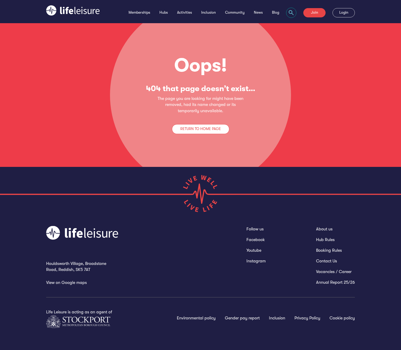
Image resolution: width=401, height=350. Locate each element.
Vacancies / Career (334, 271)
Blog (275, 12)
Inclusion (208, 12)
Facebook (255, 239)
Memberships (139, 12)
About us (324, 229)
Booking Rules (329, 250)
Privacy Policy (307, 318)
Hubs (163, 12)
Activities (184, 12)
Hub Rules (325, 239)
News (258, 12)
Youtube (253, 250)
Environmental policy (196, 318)
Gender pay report (242, 318)
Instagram (256, 261)
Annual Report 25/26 (335, 282)
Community (235, 12)
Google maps (74, 282)
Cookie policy (342, 318)
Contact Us (326, 261)
